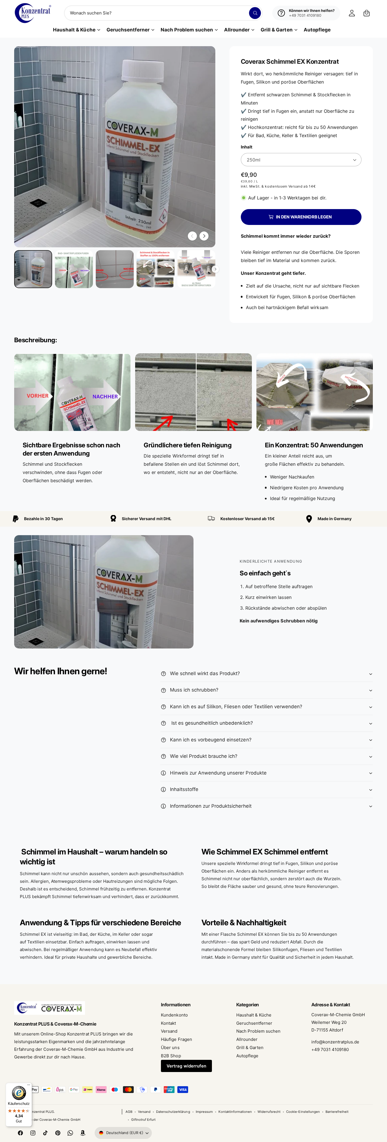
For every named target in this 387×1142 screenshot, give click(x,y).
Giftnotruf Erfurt (143, 1120)
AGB (129, 1112)
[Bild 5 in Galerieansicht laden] (196, 269)
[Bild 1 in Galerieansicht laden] (33, 269)
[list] (193, 432)
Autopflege (247, 1055)
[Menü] (28, 1086)
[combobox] (163, 13)
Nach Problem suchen (187, 30)
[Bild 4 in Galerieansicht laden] (156, 269)
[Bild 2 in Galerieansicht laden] (74, 269)
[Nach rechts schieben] (204, 236)
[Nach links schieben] (192, 236)
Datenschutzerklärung (173, 1112)
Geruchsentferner (128, 30)
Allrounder (237, 30)
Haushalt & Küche (74, 30)
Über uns (170, 1047)
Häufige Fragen (176, 1039)
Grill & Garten (276, 30)
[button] (366, 13)
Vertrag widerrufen (186, 1066)
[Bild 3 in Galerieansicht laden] (115, 269)
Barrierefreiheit (337, 1112)
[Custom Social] (82, 1133)
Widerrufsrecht (269, 1112)
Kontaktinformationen (235, 1112)
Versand (169, 1031)
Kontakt (168, 1023)
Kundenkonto (174, 1015)
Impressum (204, 1112)
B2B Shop (171, 1055)
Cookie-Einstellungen (303, 1112)
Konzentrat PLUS (41, 1112)
